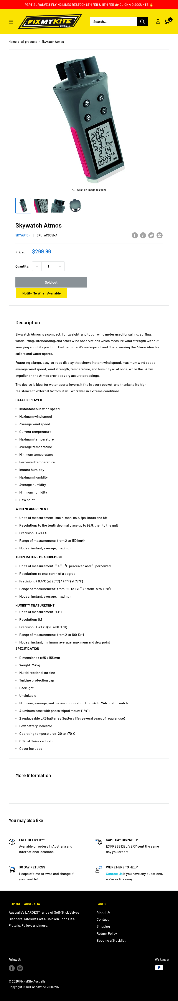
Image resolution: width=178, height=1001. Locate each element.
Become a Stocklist (111, 940)
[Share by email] (160, 235)
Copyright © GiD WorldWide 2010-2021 (35, 987)
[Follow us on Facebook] (12, 968)
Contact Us (114, 873)
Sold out (51, 282)
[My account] (158, 21)
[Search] (142, 21)
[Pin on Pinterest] (143, 235)
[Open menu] (11, 21)
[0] (167, 21)
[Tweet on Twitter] (151, 235)
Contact (103, 919)
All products (29, 41)
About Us (103, 912)
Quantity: (22, 266)
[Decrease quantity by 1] (36, 266)
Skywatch (22, 235)
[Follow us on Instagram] (20, 968)
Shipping (103, 926)
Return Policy (107, 933)
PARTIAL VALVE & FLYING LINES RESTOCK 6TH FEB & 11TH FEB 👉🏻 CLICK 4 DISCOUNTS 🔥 (89, 5)
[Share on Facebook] (135, 235)
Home (13, 41)
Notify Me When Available (41, 293)
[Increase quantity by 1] (59, 266)
